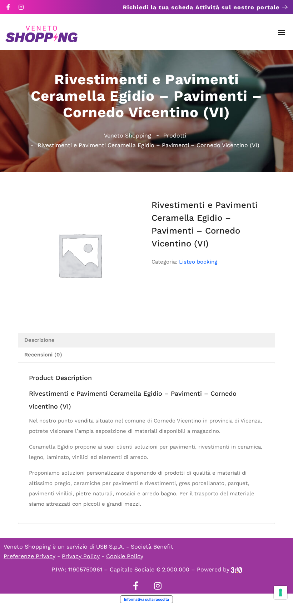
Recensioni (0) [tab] (43, 354)
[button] (282, 32)
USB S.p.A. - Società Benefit (134, 546)
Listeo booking (198, 262)
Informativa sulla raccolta (146, 599)
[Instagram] (21, 7)
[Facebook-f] (8, 7)
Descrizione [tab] (39, 340)
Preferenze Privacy (29, 556)
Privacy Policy (81, 556)
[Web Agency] (236, 569)
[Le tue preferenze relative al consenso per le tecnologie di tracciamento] (280, 592)
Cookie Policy (124, 556)
